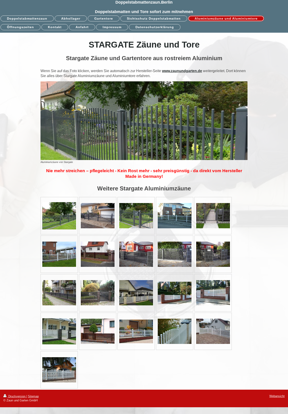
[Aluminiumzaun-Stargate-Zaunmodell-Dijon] (98, 254)
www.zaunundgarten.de (182, 71)
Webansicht (277, 396)
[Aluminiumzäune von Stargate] (144, 120)
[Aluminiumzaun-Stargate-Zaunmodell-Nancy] (59, 369)
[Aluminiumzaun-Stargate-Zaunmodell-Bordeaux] (59, 254)
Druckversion (16, 396)
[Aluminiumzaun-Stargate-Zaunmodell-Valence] (213, 331)
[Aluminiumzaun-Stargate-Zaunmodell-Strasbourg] (136, 331)
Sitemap (33, 396)
